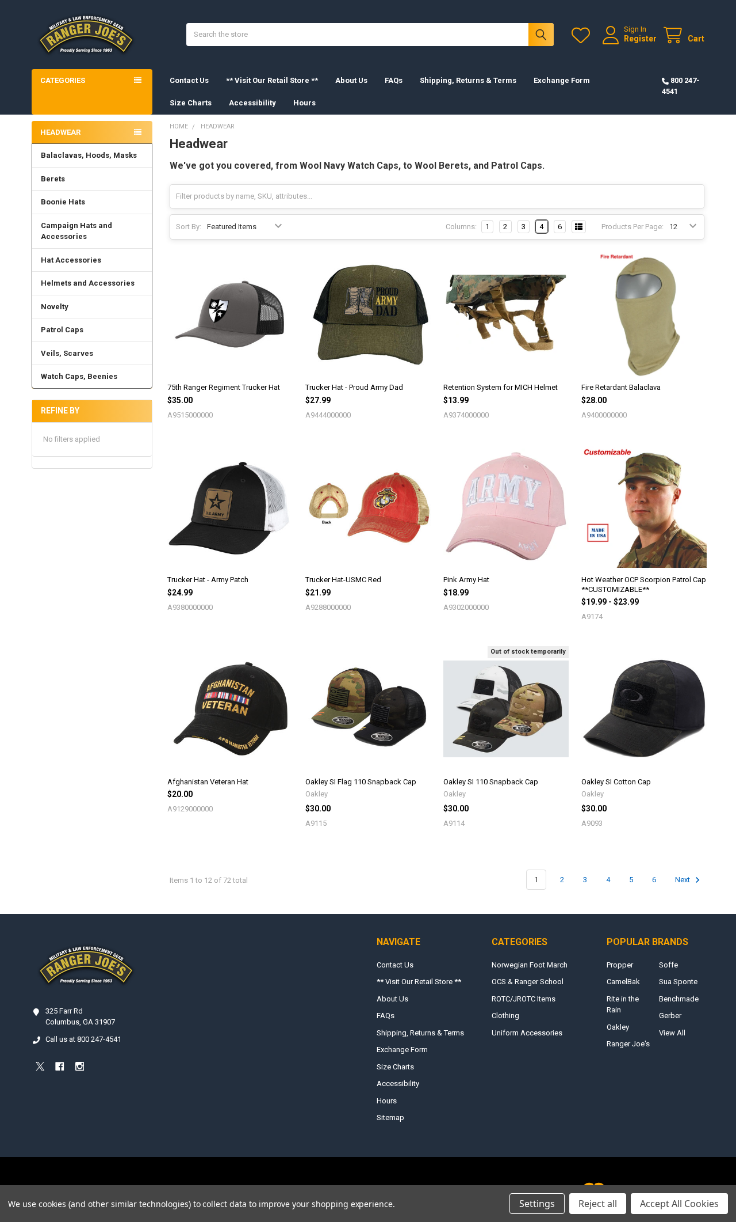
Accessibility (252, 102)
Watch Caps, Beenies (79, 376)
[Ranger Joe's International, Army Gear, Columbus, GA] (48, 1098)
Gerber (670, 1015)
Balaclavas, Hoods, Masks (89, 155)
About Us (351, 80)
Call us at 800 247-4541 (83, 1039)
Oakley (618, 1027)
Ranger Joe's (628, 1043)
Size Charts (191, 102)
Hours (304, 102)
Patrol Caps (62, 329)
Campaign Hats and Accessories (76, 231)
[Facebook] (59, 1066)
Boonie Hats (63, 202)
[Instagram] (79, 1066)
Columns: (461, 226)
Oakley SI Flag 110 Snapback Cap (360, 781)
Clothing (505, 1015)
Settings (537, 1203)
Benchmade (679, 999)
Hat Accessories (71, 260)
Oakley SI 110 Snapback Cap (490, 781)
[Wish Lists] (583, 35)
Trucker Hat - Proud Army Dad (354, 387)
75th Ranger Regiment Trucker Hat (223, 387)
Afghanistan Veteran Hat (207, 781)
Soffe (668, 965)
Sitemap (390, 1117)
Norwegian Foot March (530, 965)
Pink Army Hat (466, 579)
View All (672, 1033)
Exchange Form (562, 80)
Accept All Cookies (679, 1203)
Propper (620, 965)
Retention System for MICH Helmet (500, 387)
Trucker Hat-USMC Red (343, 579)
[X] (40, 1066)
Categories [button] (62, 80)
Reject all (597, 1203)
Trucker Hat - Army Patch (207, 579)
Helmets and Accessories (88, 283)
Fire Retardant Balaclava (621, 387)
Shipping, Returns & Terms (468, 80)
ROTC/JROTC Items (523, 999)
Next (683, 879)
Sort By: (188, 226)
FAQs (393, 80)
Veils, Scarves (67, 353)
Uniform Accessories (527, 1033)
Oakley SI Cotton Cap (616, 781)
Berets (53, 178)
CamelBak (623, 981)
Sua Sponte (678, 981)
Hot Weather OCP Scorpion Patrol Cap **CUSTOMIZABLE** (643, 584)
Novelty (54, 306)
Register (640, 38)
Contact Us (189, 80)
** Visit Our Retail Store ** (272, 80)
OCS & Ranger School (528, 981)
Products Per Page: (632, 226)
